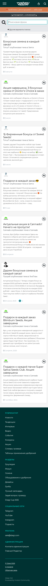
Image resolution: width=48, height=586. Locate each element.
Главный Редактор (13, 551)
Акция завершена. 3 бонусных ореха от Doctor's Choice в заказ (23, 89)
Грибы (8, 486)
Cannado (7, 94)
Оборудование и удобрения (18, 478)
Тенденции (10, 422)
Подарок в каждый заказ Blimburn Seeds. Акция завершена (19, 320)
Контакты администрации (17, 546)
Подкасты (9, 524)
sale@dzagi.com (12, 535)
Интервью (10, 426)
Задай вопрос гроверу (15, 495)
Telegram (9, 511)
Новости (9, 417)
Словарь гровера (13, 449)
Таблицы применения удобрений (20, 453)
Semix (31, 47)
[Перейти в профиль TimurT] (6, 35)
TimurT (6, 47)
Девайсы (9, 482)
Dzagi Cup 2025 (12, 500)
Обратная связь (11, 570)
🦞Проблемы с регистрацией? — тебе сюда (24, 10)
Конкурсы (9, 440)
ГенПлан (33, 276)
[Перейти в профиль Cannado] (6, 82)
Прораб (6, 276)
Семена (8, 473)
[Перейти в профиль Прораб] (6, 264)
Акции (8, 444)
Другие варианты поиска (19, 30)
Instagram (9, 520)
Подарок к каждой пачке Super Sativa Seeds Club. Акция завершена (23, 369)
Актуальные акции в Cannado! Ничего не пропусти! (22, 226)
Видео (8, 431)
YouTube (8, 515)
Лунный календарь (13, 491)
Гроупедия (10, 464)
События (9, 435)
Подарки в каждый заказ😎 (21, 180)
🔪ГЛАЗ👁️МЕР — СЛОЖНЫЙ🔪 (24, 15)
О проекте (9, 567)
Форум (8, 469)
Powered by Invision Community (17, 580)
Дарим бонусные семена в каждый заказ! (20, 272)
